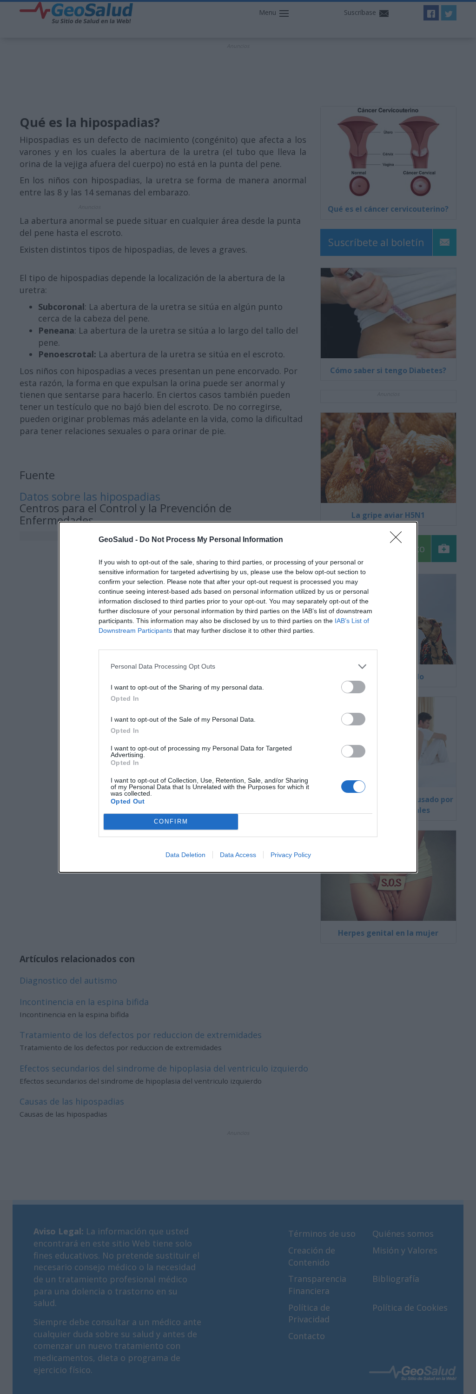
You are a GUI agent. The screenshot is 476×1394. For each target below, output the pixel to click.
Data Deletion (185, 854)
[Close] (399, 540)
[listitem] (238, 666)
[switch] (353, 687)
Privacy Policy (291, 854)
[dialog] (238, 697)
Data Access (238, 854)
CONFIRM (171, 821)
